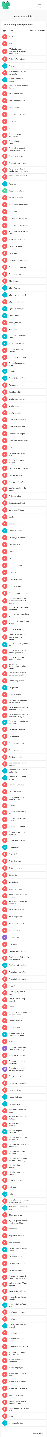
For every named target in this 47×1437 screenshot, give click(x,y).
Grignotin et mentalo (17, 1055)
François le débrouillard (18, 979)
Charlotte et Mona (16, 524)
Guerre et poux (15, 1076)
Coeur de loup (14, 572)
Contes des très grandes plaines (19, 644)
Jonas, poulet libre (16, 1423)
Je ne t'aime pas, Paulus (18, 1347)
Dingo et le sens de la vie (17, 812)
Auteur (33, 30)
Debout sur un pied (16, 743)
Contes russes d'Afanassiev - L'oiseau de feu (18, 666)
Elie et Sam (13, 882)
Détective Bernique (16, 785)
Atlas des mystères (16, 191)
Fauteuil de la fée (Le (17, 951)
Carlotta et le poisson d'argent (17, 461)
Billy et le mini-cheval (17, 295)
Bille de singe (14, 281)
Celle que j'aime (15, 496)
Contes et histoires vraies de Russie (16, 658)
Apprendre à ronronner (18, 163)
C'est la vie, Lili (14, 392)
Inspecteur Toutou (16, 1236)
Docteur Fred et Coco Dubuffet (17, 819)
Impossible (13, 1229)
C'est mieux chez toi (17, 399)
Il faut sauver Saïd (16, 1215)
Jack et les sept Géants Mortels (18, 1284)
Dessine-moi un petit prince (17, 778)
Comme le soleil (15, 586)
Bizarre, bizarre (15, 322)
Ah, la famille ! (14, 107)
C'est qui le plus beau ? (18, 427)
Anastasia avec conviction (15, 142)
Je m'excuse (13, 1319)
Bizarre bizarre (14, 316)
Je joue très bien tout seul (17, 1305)
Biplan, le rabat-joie (16, 309)
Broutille (12, 371)
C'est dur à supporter (17, 385)
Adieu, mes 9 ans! (16, 94)
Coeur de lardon (15, 565)
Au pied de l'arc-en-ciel (18, 218)
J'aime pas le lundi (16, 1270)
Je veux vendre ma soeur (19, 1388)
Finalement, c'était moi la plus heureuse (19, 958)
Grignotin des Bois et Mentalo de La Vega (17, 1048)
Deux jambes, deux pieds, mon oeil (16, 798)
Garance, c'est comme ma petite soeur (18, 1013)
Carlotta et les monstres (18, 468)
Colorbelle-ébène (15, 579)
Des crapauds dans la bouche (17, 764)
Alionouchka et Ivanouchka (15, 135)
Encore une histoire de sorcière (18, 895)
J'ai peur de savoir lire (17, 1263)
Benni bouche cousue (17, 267)
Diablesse (12, 805)
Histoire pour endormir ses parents (18, 1138)
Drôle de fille (14, 854)
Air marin (12, 121)
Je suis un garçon (16, 1367)
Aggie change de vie (17, 100)
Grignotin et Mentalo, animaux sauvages (17, 1069)
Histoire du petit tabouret (15, 1131)
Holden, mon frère (16, 1180)
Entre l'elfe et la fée (16, 909)
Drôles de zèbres (15, 868)
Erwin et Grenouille (16, 923)
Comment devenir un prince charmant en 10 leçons (18, 600)
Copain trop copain (16, 681)
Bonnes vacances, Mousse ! (16, 350)
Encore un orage (15, 889)
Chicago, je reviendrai (17, 538)
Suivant (38, 1433)
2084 (11, 37)
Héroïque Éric (14, 1104)
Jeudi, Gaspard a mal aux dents (19, 1409)
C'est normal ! (14, 406)
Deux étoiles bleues (16, 792)
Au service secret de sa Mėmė (18, 232)
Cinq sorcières (14, 544)
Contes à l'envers (16, 629)
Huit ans (12, 1187)
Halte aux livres (15, 1090)
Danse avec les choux (17, 729)
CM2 (11, 558)
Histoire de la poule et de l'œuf (18, 1124)
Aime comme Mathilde (18, 114)
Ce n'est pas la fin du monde (17, 489)
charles (11, 517)
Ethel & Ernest (14, 937)
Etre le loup (13, 944)
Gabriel (11, 1007)
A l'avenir (12, 66)
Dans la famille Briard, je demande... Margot (18, 715)
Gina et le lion (14, 1027)
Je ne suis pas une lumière (16, 1339)
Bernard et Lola (15, 274)
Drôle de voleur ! (15, 861)
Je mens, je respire (16, 1333)
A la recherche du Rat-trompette (18, 73)
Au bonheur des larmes (18, 205)
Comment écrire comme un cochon (18, 608)
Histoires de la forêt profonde (17, 1152)
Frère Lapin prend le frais (17, 993)
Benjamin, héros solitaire (18, 260)
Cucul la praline (15, 694)
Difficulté (41, 30)
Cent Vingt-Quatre (16, 510)
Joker (11, 1416)
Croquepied (13, 687)
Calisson (12, 447)
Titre (11, 30)
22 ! (10, 44)
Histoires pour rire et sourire (17, 1173)
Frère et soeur (14, 986)
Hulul (11, 1194)
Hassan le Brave (15, 1097)
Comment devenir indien (18, 593)
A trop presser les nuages (16, 79)
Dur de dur (13, 875)
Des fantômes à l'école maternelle (18, 771)
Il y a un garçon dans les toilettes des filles (18, 1221)
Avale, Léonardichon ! (17, 239)
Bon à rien (13, 329)
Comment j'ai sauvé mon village (19, 622)
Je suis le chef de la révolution (16, 1360)
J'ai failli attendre (15, 1256)
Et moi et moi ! (14, 930)
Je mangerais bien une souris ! (18, 1326)
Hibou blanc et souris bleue (17, 1110)
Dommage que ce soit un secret (18, 833)
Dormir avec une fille (17, 840)
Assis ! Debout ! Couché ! (18, 177)
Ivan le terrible (14, 1242)
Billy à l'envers (14, 288)
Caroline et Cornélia (16, 482)
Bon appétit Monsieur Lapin (17, 336)
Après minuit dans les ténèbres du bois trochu (18, 170)
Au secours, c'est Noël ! (18, 225)
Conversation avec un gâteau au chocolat (17, 673)
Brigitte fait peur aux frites (17, 364)
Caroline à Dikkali (15, 475)
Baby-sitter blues (16, 246)
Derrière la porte (15, 757)
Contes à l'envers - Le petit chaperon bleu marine (17, 636)
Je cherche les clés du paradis (17, 1298)
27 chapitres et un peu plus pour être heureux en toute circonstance (18, 51)
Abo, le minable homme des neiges (18, 86)
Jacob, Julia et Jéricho (17, 1291)
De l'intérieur (14, 736)
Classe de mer (14, 551)
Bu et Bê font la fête (17, 378)
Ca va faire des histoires (18, 440)
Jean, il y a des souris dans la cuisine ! (17, 1402)
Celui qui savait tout (17, 503)
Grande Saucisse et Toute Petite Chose (16, 1034)
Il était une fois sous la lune (18, 1208)
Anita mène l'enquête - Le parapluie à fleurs (18, 149)
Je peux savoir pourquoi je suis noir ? (18, 1353)
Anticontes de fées (16, 156)
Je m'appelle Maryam (17, 1312)
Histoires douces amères (15, 1166)
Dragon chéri (14, 847)
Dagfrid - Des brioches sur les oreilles (18, 701)
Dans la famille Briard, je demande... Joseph (18, 708)
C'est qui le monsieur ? (18, 420)
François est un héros (17, 972)
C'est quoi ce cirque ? (17, 433)
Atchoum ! (13, 184)
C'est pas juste (15, 413)
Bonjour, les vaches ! (17, 343)
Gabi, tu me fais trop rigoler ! (17, 999)
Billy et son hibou (16, 302)
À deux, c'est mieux (17, 59)
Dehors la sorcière (16, 750)
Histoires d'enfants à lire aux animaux (18, 1145)
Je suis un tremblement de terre (18, 1374)
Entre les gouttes (16, 916)
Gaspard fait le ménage (18, 1020)
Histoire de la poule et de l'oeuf (18, 1117)
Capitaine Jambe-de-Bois (17, 454)
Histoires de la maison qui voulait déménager (18, 1159)
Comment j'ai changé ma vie (19, 615)
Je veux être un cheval (18, 1381)
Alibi (10, 128)
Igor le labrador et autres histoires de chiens (19, 1201)
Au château (13, 211)
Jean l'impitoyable (16, 1395)
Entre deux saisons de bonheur (18, 902)
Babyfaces (13, 253)
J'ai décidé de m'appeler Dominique (18, 1249)
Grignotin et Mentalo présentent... (17, 1062)
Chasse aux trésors (16, 531)
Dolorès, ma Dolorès (17, 826)
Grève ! (11, 1041)
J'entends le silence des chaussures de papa (18, 1277)
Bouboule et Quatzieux (18, 357)
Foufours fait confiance (18, 965)
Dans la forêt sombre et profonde (18, 722)
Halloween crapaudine (18, 1083)
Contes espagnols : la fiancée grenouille (17, 651)
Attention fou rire (16, 198)
